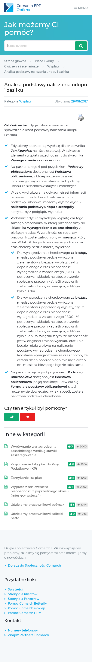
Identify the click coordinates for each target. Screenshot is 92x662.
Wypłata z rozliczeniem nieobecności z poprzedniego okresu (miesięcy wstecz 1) (40, 491)
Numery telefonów (23, 630)
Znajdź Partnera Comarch (28, 635)
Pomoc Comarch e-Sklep (26, 608)
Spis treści (15, 589)
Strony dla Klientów (22, 594)
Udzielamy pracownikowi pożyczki (38, 505)
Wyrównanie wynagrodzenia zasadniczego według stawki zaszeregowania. (34, 450)
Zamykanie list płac (26, 478)
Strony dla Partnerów (23, 599)
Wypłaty (25, 101)
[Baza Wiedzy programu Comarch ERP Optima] (22, 7)
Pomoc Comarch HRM (24, 613)
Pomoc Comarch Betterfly (27, 603)
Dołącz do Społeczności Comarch (34, 565)
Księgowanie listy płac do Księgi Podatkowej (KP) (36, 466)
